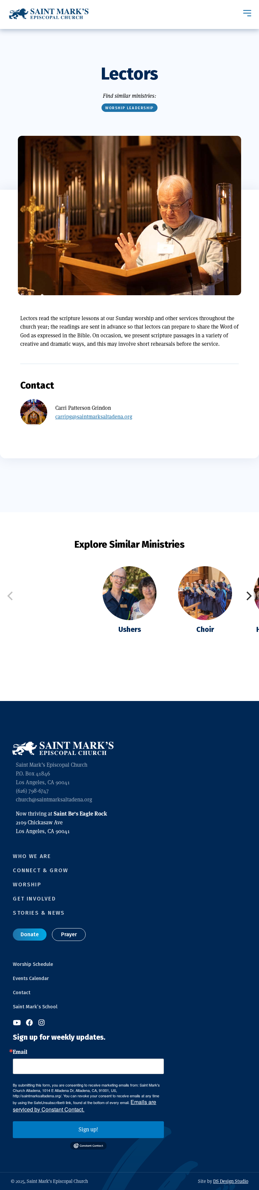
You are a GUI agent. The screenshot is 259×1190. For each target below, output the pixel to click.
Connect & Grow (40, 870)
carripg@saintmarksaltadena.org (93, 416)
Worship (27, 884)
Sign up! (88, 1129)
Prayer (69, 934)
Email (20, 1052)
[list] (129, 612)
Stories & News (39, 913)
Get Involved (34, 898)
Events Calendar (31, 978)
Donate (30, 934)
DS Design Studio (230, 1181)
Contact (21, 993)
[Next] (248, 595)
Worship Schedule (33, 964)
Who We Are (32, 856)
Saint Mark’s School (35, 1007)
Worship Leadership (129, 108)
